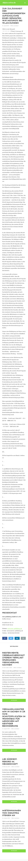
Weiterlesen (14, 700)
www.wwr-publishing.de (14, 628)
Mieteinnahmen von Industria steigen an (11, 813)
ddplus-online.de (9, 3)
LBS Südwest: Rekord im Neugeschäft (10, 761)
